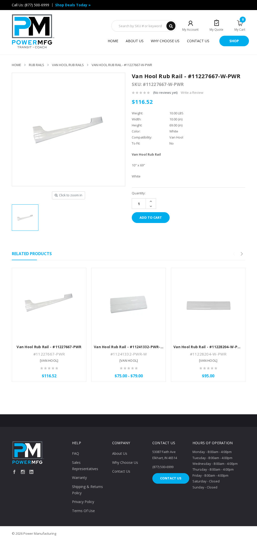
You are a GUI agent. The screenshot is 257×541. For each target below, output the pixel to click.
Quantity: (139, 193)
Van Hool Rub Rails (68, 65)
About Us (135, 40)
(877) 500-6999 (37, 5)
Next (241, 253)
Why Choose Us (165, 40)
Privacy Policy (83, 501)
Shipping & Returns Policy (87, 489)
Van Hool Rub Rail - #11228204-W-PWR (208, 346)
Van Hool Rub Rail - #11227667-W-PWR (122, 65)
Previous (233, 253)
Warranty (79, 477)
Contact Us (198, 40)
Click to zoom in (70, 195)
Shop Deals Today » (73, 5)
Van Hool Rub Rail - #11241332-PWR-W (129, 346)
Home (113, 40)
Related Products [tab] (32, 253)
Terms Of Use (83, 510)
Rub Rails (36, 65)
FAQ (75, 453)
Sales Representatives (85, 465)
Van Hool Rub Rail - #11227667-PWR (49, 346)
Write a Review (192, 92)
